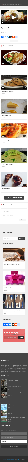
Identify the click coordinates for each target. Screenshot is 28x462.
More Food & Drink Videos (14, 197)
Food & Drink (10, 4)
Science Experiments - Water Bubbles (17, 405)
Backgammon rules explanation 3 (12, 311)
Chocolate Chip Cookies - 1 (8, 91)
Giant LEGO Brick (8, 287)
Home (4, 4)
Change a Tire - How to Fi (14, 393)
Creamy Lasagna (6, 140)
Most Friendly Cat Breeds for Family (12, 264)
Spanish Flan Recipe (7, 115)
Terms (4, 459)
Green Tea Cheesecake (7, 164)
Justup (19, 459)
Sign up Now (14, 446)
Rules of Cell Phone (13, 411)
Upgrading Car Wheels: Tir (14, 386)
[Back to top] (23, 452)
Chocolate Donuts (6, 188)
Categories (6, 41)
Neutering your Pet (13, 380)
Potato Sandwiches (6, 67)
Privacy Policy (10, 459)
